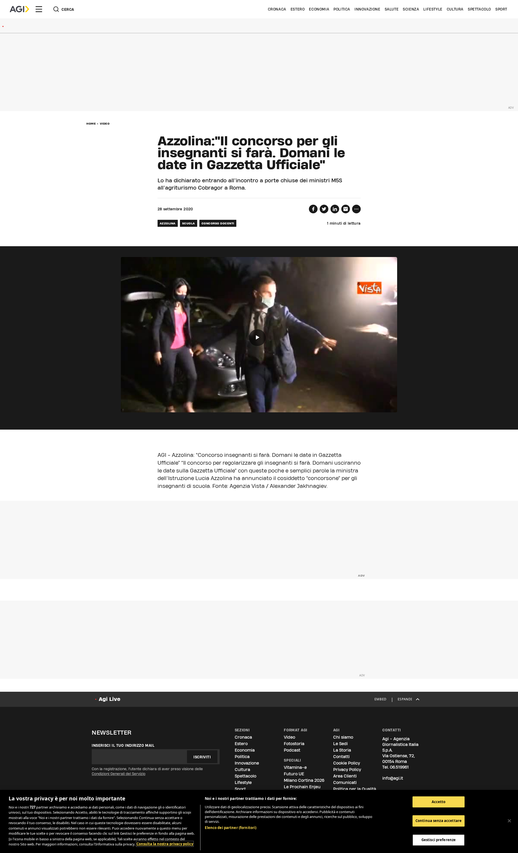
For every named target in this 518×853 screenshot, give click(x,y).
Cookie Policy (346, 763)
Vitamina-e (295, 767)
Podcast (292, 750)
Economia (319, 9)
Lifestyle (432, 9)
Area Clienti (345, 776)
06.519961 (399, 767)
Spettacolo (479, 9)
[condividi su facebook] (313, 209)
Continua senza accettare (438, 820)
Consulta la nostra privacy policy (165, 843)
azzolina (168, 223)
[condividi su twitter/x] (324, 209)
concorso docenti (218, 223)
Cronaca (277, 9)
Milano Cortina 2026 (304, 780)
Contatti (341, 756)
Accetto (439, 801)
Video (105, 123)
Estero (298, 9)
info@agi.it (392, 778)
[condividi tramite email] (345, 209)
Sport (501, 9)
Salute (392, 9)
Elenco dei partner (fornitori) (230, 827)
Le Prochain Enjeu (302, 786)
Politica (341, 9)
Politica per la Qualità (354, 789)
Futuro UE (294, 773)
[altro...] (356, 209)
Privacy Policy (347, 769)
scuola (188, 223)
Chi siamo (343, 737)
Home (91, 123)
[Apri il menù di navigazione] (38, 9)
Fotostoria (294, 743)
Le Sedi (340, 743)
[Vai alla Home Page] (19, 9)
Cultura (455, 9)
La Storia (342, 750)
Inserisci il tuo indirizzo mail (123, 745)
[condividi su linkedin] (334, 209)
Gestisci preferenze (438, 839)
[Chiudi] (509, 821)
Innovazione (367, 9)
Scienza (411, 9)
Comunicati (345, 782)
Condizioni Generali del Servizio (118, 774)
